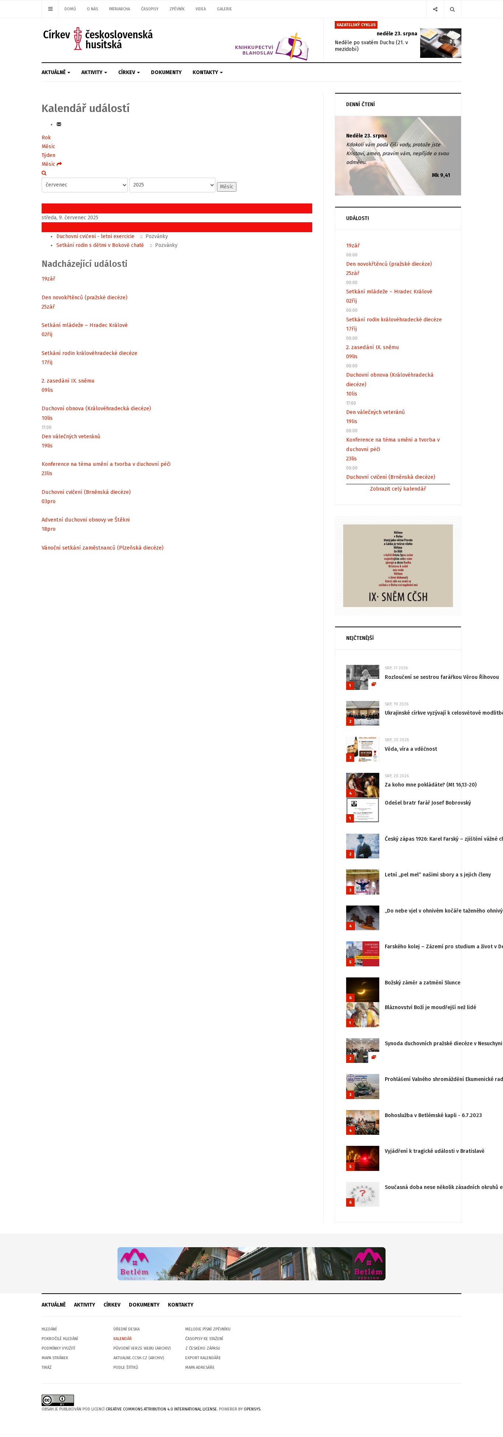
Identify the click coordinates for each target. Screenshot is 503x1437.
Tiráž (47, 1367)
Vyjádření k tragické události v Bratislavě (435, 1151)
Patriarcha (119, 9)
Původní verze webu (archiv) (141, 1348)
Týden (48, 155)
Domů (70, 9)
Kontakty (206, 72)
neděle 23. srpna (397, 34)
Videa (201, 9)
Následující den (60, 227)
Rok (46, 138)
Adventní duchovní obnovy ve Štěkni (86, 519)
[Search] (452, 9)
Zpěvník (176, 9)
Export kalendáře (203, 1358)
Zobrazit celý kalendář (398, 488)
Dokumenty (166, 72)
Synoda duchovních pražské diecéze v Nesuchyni (443, 1043)
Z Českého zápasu (202, 1348)
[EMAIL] (58, 124)
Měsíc (48, 146)
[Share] (435, 9)
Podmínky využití (58, 1348)
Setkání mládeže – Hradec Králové (85, 325)
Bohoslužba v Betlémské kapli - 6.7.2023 (433, 1115)
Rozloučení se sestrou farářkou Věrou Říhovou (442, 677)
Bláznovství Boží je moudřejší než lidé (430, 1007)
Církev (127, 72)
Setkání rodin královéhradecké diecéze (89, 353)
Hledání (49, 1329)
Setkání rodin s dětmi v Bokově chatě (100, 245)
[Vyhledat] (44, 173)
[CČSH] (99, 38)
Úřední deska (126, 1329)
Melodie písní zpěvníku (208, 1329)
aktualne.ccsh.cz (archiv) (138, 1358)
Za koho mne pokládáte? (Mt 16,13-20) (430, 785)
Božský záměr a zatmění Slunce (422, 983)
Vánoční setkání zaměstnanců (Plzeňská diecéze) (102, 547)
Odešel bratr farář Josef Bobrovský (428, 803)
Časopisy (149, 9)
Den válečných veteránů (71, 436)
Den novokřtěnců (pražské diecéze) (84, 297)
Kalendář (122, 1338)
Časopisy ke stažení (204, 1338)
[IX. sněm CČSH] (398, 565)
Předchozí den (59, 208)
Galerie (224, 9)
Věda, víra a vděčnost (411, 749)
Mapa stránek (55, 1358)
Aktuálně (54, 72)
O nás (92, 9)
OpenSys (252, 1409)
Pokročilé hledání (60, 1338)
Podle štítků (125, 1367)
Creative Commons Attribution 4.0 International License (161, 1409)
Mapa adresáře (200, 1367)
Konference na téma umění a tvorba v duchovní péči (106, 464)
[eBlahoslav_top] (254, 40)
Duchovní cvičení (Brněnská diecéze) (86, 492)
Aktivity (92, 72)
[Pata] (251, 1263)
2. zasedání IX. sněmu (68, 380)
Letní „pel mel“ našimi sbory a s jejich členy (438, 875)
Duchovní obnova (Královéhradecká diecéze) (96, 408)
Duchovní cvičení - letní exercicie (95, 236)
